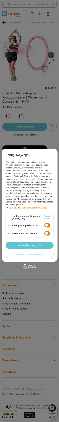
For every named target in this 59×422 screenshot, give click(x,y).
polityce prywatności (27, 179)
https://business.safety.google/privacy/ (29, 207)
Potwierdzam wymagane (29, 254)
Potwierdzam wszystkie (29, 245)
